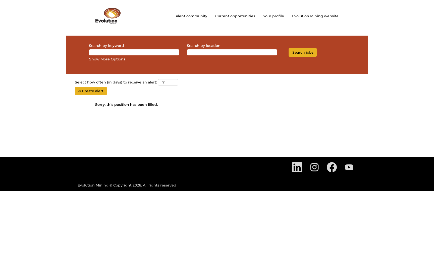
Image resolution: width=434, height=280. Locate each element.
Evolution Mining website (315, 16)
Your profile (273, 16)
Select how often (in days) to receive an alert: (116, 82)
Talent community (190, 16)
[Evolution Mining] (108, 16)
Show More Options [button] (107, 59)
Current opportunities (235, 16)
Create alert (92, 91)
